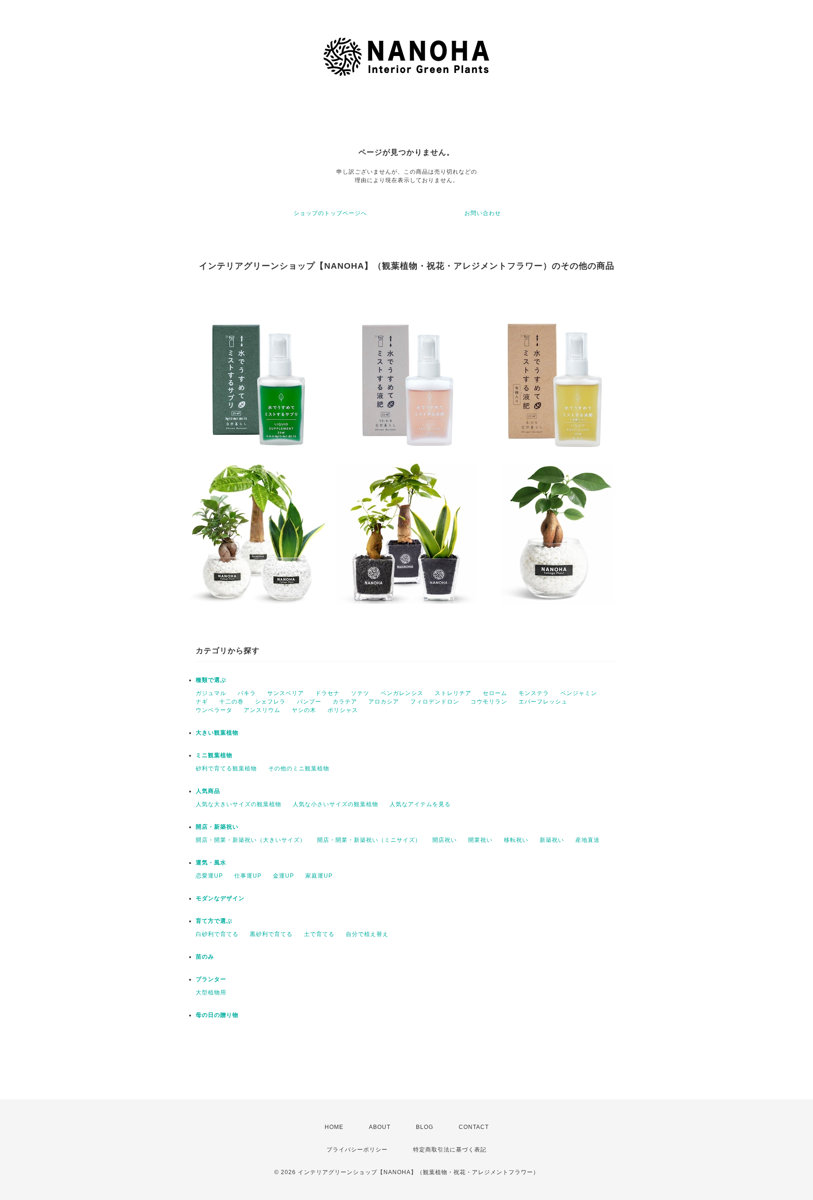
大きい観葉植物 (217, 732)
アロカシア (383, 701)
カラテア (345, 701)
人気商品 (208, 791)
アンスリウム (262, 710)
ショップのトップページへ (330, 213)
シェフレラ (270, 701)
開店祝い (444, 840)
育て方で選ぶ (214, 921)
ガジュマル (211, 693)
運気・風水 (211, 862)
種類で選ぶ (211, 680)
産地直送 (587, 840)
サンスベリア (285, 693)
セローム (495, 693)
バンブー (309, 701)
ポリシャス (342, 710)
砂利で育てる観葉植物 (226, 768)
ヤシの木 (304, 710)
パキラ (247, 693)
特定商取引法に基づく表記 (449, 1149)
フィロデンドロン (434, 701)
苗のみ (205, 956)
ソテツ (360, 693)
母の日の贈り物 (217, 1015)
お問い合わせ (482, 213)
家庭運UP (319, 875)
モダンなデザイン (220, 898)
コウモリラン (488, 701)
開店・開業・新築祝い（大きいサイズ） (251, 840)
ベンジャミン (578, 693)
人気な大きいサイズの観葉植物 (238, 804)
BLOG (424, 1127)
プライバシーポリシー (357, 1149)
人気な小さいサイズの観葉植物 (335, 804)
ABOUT (380, 1127)
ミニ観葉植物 (214, 755)
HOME (334, 1127)
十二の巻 (231, 701)
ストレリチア (453, 693)
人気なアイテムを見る (420, 804)
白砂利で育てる (217, 934)
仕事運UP (248, 875)
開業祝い (480, 840)
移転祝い (516, 840)
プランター (211, 979)
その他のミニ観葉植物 (298, 768)
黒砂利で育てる (271, 934)
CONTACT (474, 1127)
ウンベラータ (214, 710)
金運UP (283, 875)
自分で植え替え (367, 934)
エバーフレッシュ (542, 701)
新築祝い (552, 840)
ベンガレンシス (402, 693)
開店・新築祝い (217, 827)
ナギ (202, 701)
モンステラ (533, 693)
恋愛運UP (209, 875)
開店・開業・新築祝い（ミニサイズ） (369, 840)
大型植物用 (211, 992)
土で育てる (319, 934)
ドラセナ (327, 693)
